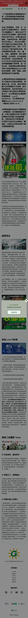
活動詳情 (14, 312)
